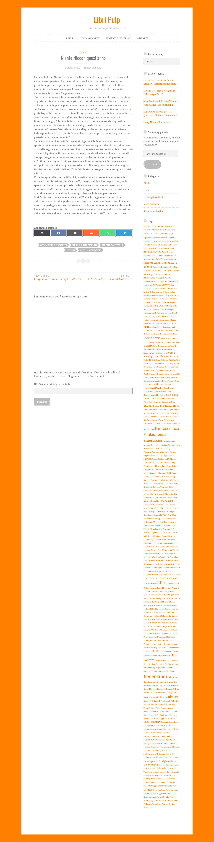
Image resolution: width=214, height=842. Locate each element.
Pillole (147, 644)
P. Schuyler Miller (162, 633)
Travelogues (171, 782)
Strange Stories (165, 754)
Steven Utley (156, 750)
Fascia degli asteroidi (160, 459)
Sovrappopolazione (152, 736)
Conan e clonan (158, 363)
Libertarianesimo (171, 578)
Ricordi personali (151, 697)
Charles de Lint (169, 327)
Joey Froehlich (157, 543)
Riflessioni (162, 697)
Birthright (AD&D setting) (154, 313)
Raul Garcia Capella (159, 664)
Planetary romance (157, 647)
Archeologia (148, 281)
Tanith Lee (161, 765)
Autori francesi (171, 299)
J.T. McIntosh (155, 529)
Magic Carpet (173, 595)
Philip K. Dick (155, 640)
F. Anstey (156, 424)
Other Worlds (149, 633)
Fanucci (148, 458)
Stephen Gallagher (164, 747)
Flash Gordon (149, 466)
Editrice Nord (171, 405)
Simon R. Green (156, 729)
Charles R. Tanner (161, 334)
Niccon (70, 250)
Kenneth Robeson (173, 564)
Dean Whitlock (168, 381)
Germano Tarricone (160, 487)
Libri (146, 190)
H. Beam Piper (155, 501)
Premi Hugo (157, 655)
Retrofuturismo (150, 682)
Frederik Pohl (165, 473)
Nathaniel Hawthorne (168, 616)
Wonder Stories (168, 804)
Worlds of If (148, 807)
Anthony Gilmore (150, 271)
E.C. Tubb (174, 395)
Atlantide (147, 299)
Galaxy (172, 476)
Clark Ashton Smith (169, 356)
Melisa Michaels (170, 605)
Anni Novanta (170, 255)
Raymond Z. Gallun (166, 671)
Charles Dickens (150, 330)
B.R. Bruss (161, 302)
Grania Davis (172, 498)
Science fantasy (152, 721)
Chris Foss (173, 334)
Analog (164, 245)
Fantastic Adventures (160, 452)
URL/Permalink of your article (52, 384)
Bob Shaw (153, 316)
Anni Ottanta (149, 259)
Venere (153, 793)
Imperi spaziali (158, 518)
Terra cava (148, 772)
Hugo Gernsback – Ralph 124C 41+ (57, 278)
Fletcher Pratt (160, 466)
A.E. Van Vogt (149, 226)
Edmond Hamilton (151, 409)
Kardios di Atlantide (157, 560)
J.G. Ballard (165, 525)
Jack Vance (165, 529)
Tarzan (176, 765)
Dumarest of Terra (165, 391)
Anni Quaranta (163, 259)
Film (161, 462)
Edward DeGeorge (157, 413)
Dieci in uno (157, 384)
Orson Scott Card (170, 630)
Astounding (163, 295)
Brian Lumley (165, 320)
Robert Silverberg (158, 711)
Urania (148, 789)
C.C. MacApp (165, 323)
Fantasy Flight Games (165, 455)
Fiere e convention (84, 245)
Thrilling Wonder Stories (153, 779)
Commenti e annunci (53, 245)
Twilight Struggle (150, 786)
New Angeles (162, 619)
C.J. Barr (174, 323)
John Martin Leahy (165, 550)
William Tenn (156, 804)
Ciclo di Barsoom (166, 342)
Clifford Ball (148, 360)
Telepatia (161, 768)
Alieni (170, 237)
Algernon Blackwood (152, 238)
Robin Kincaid (171, 711)
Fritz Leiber (155, 476)
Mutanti (166, 612)
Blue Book (169, 313)
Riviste (173, 696)
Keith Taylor (160, 564)
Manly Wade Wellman (165, 598)
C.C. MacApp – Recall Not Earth (110, 278)
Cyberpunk (169, 367)
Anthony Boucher (170, 267)
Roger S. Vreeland (156, 715)
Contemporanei (172, 363)
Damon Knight (169, 370)
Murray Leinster (156, 612)
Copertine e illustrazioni (154, 367)
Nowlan (147, 630)
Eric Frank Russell (151, 420)
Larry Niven (157, 574)
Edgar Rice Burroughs (153, 406)
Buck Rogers (154, 323)
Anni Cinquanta (152, 251)
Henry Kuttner (155, 511)
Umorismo (162, 785)
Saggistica (163, 718)
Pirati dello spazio (165, 644)
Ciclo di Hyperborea (161, 346)
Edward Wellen (171, 413)
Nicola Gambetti (90, 38)
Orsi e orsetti (156, 629)
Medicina (159, 605)
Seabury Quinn (167, 722)
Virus (154, 797)
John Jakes (169, 546)
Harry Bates (155, 508)
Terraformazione (159, 772)
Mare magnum (151, 203)
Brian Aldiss (154, 320)
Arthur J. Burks (163, 292)
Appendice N (165, 277)
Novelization (173, 626)
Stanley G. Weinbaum (152, 743)
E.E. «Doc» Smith (151, 398)
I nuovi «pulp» (161, 522)
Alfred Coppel (168, 233)
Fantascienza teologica (163, 448)
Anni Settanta (162, 262)
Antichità (175, 271)
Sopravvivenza (162, 733)
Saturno (171, 718)
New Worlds (173, 619)
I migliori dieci (155, 197)
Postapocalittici (166, 651)
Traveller (161, 782)
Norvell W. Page (160, 626)
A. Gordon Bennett (162, 226)
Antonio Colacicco (162, 274)
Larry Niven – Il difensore (158, 122)
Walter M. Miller (163, 797)
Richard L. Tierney (164, 689)
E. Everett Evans (164, 398)
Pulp (175, 655)
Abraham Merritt (159, 230)
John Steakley (153, 554)
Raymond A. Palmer (164, 667)
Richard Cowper (172, 685)
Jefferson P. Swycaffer (161, 539)
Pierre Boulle (167, 640)
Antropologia (151, 277)
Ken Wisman (148, 567)
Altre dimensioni (161, 241)
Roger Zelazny (170, 715)
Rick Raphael (170, 692)
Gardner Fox (149, 480)
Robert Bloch (164, 701)
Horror (165, 511)
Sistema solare (171, 728)
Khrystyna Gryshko (161, 567)
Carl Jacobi (157, 327)
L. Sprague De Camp (165, 571)
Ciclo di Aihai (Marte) (170, 338)
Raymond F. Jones (151, 671)
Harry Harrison (166, 508)
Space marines (167, 736)
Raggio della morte (163, 660)
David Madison (155, 381)
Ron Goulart (148, 718)
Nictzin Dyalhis (171, 623)
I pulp (69, 38)
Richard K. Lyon (150, 689)
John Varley (164, 554)
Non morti (148, 626)
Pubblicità (167, 655)
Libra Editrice (150, 583)
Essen (161, 420)
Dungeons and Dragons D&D (157, 395)
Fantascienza (167, 428)
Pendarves (161, 637)
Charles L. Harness (164, 330)
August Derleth (158, 299)
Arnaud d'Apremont (169, 288)
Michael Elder (149, 609)
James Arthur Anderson (162, 532)
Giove (167, 494)
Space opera (150, 739)
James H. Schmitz (155, 536)
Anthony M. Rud (164, 271)
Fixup (173, 462)
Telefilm (152, 768)
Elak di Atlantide (150, 416)
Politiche (155, 651)
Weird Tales (167, 800)
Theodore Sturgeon (161, 775)
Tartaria (169, 765)
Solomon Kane (149, 733)
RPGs (156, 718)
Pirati (153, 644)
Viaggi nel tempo (164, 793)
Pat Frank (173, 633)
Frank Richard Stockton (157, 469)
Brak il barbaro (163, 316)
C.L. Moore (148, 327)
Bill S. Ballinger (168, 309)
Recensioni (155, 676)
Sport (172, 740)
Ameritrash (155, 245)
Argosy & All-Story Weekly (162, 284)
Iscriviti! (152, 164)
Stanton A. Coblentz (169, 743)
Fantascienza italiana (159, 445)
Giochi (83, 52)
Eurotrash (148, 423)
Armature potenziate (152, 288)
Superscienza (163, 757)
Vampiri (169, 790)
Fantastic (147, 452)
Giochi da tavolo (113, 245)
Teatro (146, 768)
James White (167, 536)
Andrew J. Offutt (168, 248)
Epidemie (175, 416)
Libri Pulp (107, 19)
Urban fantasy (159, 790)
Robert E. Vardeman (159, 705)
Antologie (149, 274)
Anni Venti (157, 266)
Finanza (167, 463)
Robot (146, 715)
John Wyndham (158, 557)
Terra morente (173, 772)
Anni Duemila (159, 255)
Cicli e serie (152, 338)
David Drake (154, 377)
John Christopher (157, 547)
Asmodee (154, 295)
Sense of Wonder (160, 725)
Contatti (142, 38)
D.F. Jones (159, 370)
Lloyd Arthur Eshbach (158, 588)
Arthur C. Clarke (150, 292)
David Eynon (164, 377)
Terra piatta (148, 775)
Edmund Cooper (166, 409)
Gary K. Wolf (159, 480)
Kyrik (153, 571)
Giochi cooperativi (160, 490)
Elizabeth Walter (164, 417)
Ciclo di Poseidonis (160, 349)
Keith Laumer (149, 564)
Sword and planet (162, 761)
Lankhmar (147, 575)
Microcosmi (159, 609)
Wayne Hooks (155, 800)
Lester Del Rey (157, 578)
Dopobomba (169, 388)
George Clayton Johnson (162, 483)
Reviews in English (118, 38)
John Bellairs (169, 543)
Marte (152, 605)
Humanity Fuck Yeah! (163, 514)
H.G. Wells (165, 501)
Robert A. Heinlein (151, 701)
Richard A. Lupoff (157, 685)
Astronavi (174, 295)
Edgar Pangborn (168, 402)
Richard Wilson (158, 692)
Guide (146, 501)
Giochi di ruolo (157, 494)
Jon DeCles (168, 557)
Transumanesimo (150, 782)
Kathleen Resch (172, 561)
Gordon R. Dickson (158, 497)
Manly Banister (150, 598)
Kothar (173, 567)
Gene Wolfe (170, 480)
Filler (156, 463)
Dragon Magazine (151, 391)
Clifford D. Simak (161, 360)
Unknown (172, 786)
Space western (164, 740)
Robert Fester (155, 708)
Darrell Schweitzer (164, 374)
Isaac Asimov (155, 526)
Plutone (147, 651)
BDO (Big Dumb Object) (161, 305)
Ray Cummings (149, 667)
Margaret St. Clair (161, 602)
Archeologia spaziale (162, 281)
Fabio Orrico (165, 424)
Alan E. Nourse (155, 233)
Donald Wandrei (156, 388)
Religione (172, 677)
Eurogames (169, 420)
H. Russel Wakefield (161, 504)
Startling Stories (150, 747)
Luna (152, 591)
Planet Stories (173, 648)
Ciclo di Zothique (158, 353)
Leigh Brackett (168, 575)
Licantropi (171, 583)
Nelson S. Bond (150, 619)
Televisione (171, 768)
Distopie (167, 384)
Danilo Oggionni (150, 374)
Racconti (149, 660)
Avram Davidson (150, 302)
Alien (163, 238)
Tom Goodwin (169, 779)
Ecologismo (156, 402)
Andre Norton (155, 248)
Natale (157, 616)
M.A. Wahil (159, 591)
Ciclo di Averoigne (151, 342)
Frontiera (164, 476)
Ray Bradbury (173, 664)
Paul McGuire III (150, 637)
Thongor (173, 775)
